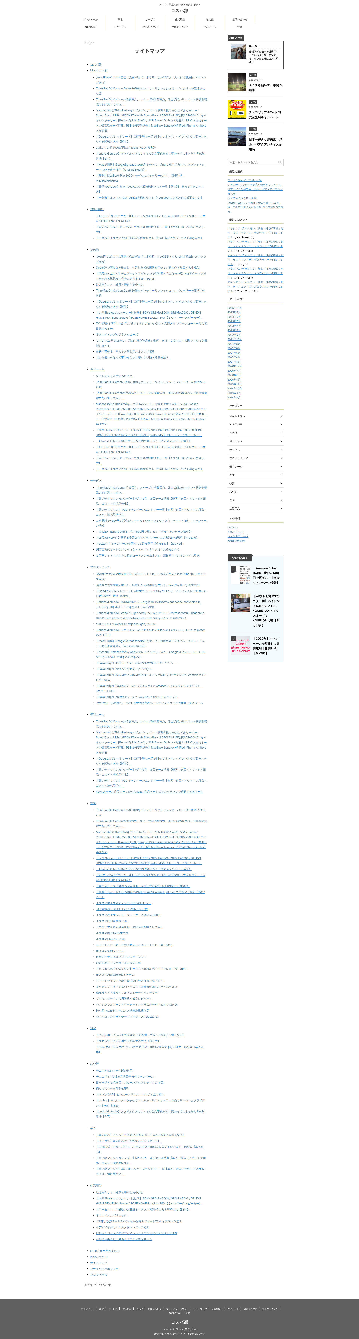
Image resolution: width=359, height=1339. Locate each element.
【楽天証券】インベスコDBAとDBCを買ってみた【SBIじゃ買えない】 (140, 1035)
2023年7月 (234, 321)
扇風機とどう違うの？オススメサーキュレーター (127, 992)
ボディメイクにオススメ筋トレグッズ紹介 (122, 1227)
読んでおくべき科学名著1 (112, 1088)
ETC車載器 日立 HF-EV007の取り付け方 (122, 909)
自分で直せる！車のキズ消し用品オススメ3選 (125, 351)
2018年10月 (235, 388)
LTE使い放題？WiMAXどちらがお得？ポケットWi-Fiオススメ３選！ (139, 1221)
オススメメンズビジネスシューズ (117, 334)
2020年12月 (235, 366)
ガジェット (120, 26)
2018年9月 (234, 393)
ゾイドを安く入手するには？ (114, 376)
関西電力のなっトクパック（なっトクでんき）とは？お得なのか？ (138, 549)
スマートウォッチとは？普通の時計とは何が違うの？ (129, 981)
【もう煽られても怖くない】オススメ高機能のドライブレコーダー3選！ (142, 969)
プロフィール (90, 19)
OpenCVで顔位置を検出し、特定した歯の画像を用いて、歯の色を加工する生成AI (147, 267)
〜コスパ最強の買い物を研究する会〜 (179, 1329)
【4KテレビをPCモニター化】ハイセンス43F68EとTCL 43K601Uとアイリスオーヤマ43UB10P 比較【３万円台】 (266, 610)
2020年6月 (234, 375)
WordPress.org (237, 540)
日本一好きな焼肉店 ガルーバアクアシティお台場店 (129, 1082)
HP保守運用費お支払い (104, 1251)
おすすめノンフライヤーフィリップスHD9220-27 (127, 1016)
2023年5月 (234, 330)
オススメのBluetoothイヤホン (115, 975)
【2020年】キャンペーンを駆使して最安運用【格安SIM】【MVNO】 (139, 543)
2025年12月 (235, 307)
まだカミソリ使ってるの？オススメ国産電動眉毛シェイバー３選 (136, 987)
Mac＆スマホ (150, 26)
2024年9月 (234, 316)
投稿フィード (235, 531)
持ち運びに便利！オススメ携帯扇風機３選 (122, 1010)
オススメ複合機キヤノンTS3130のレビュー (123, 903)
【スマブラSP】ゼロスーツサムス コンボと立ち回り (130, 1094)
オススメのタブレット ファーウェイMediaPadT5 (128, 915)
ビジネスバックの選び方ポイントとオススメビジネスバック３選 (136, 1233)
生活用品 (180, 19)
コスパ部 (179, 10)
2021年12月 (235, 339)
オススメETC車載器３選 (111, 921)
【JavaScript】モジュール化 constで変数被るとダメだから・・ (137, 663)
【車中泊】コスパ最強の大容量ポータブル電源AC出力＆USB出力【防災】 (143, 886)
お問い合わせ (240, 19)
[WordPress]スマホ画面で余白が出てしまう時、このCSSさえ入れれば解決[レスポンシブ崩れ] (255, 207)
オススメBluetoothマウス (112, 933)
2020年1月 (234, 379)
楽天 (93, 1128)
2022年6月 (234, 334)
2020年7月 (234, 370)
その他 (210, 19)
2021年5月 (234, 352)
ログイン (233, 527)
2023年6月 (234, 325)
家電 (120, 19)
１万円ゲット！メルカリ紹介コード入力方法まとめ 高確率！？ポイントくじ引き (148, 555)
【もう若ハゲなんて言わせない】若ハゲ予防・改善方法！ (132, 357)
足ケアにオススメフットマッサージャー (121, 957)
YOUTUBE (90, 26)
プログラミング (179, 26)
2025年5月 (234, 312)
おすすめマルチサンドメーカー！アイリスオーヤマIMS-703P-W (136, 1004)
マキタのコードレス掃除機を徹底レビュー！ (124, 998)
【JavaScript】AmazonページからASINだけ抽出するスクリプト (136, 697)
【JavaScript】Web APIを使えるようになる (124, 669)
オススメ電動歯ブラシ (110, 951)
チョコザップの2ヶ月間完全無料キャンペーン (125, 1076)
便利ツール (210, 26)
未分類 (94, 1063)
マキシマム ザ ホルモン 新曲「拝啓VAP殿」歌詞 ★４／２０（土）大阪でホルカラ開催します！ (256, 233)
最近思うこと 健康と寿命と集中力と (120, 284)
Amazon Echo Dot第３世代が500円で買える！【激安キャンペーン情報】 (144, 441)
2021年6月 (234, 348)
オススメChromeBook (110, 939)
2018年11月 (235, 384)
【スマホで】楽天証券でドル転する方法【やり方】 (128, 1041)
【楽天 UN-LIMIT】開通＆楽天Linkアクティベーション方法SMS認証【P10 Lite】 (147, 537)
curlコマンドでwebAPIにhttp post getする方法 (126, 147)
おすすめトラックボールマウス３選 (118, 963)
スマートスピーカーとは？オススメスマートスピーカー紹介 (134, 945)
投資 (239, 26)
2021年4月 (234, 357)
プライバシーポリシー (104, 1269)
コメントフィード (238, 536)
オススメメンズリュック (111, 1215)
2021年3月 (234, 361)
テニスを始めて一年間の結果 (114, 1070)
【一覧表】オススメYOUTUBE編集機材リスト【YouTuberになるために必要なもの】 (149, 197)
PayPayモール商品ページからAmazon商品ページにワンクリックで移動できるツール (149, 703)
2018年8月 (234, 397)
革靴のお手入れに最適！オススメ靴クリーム (124, 1239)
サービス (150, 19)
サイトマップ (98, 1263)
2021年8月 (234, 343)
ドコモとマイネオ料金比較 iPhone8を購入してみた (129, 927)
